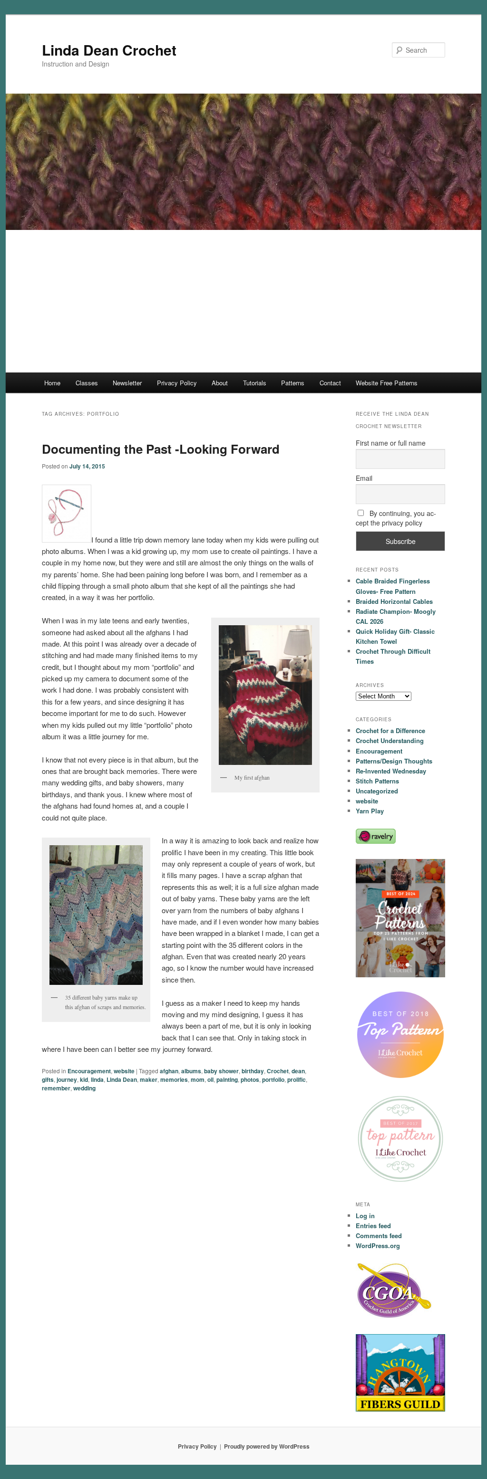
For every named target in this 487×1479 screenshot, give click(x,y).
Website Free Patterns (387, 382)
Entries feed (373, 1225)
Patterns (292, 382)
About (220, 382)
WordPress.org (378, 1245)
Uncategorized (377, 790)
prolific (296, 1079)
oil (210, 1079)
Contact (330, 382)
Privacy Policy (177, 382)
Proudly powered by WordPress (267, 1446)
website (124, 1071)
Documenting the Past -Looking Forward (161, 449)
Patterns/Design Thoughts (394, 760)
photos (250, 1079)
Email (364, 478)
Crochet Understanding (390, 740)
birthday (253, 1071)
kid (84, 1079)
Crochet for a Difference (390, 730)
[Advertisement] (243, 301)
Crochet (278, 1071)
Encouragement (89, 1071)
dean (298, 1071)
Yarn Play (370, 810)
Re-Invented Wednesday (391, 770)
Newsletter (127, 382)
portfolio (273, 1079)
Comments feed (379, 1235)
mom (198, 1079)
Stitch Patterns (377, 780)
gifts (48, 1079)
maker (148, 1079)
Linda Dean (122, 1079)
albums (191, 1071)
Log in (365, 1215)
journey (67, 1079)
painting (227, 1079)
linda (97, 1079)
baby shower (221, 1071)
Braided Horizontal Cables (394, 601)
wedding (84, 1088)
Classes (87, 382)
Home (52, 382)
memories (174, 1079)
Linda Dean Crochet (109, 49)
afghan (169, 1071)
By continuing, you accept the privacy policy (396, 517)
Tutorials (254, 382)
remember (56, 1088)
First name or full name (391, 443)
